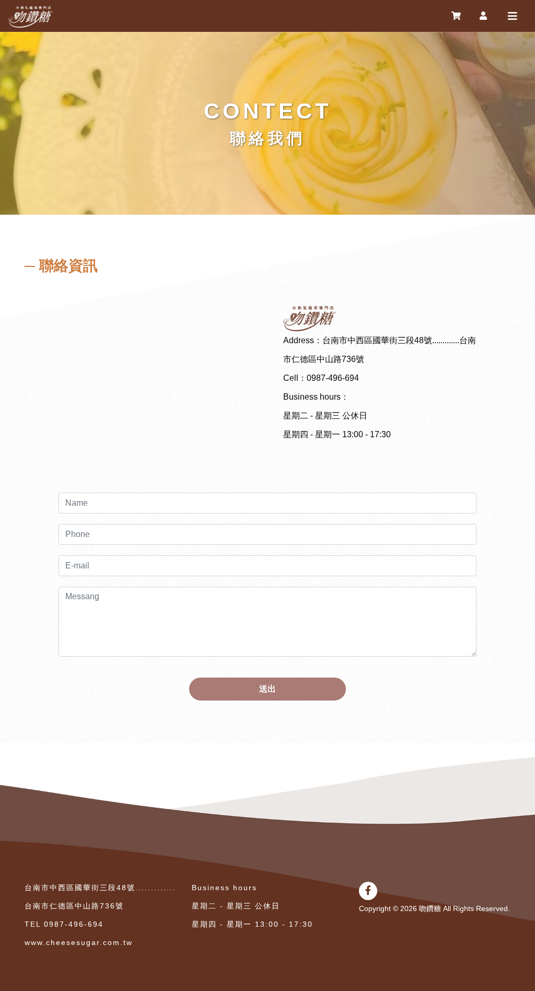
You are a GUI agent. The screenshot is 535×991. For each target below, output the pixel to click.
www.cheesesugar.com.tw (79, 942)
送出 (267, 688)
